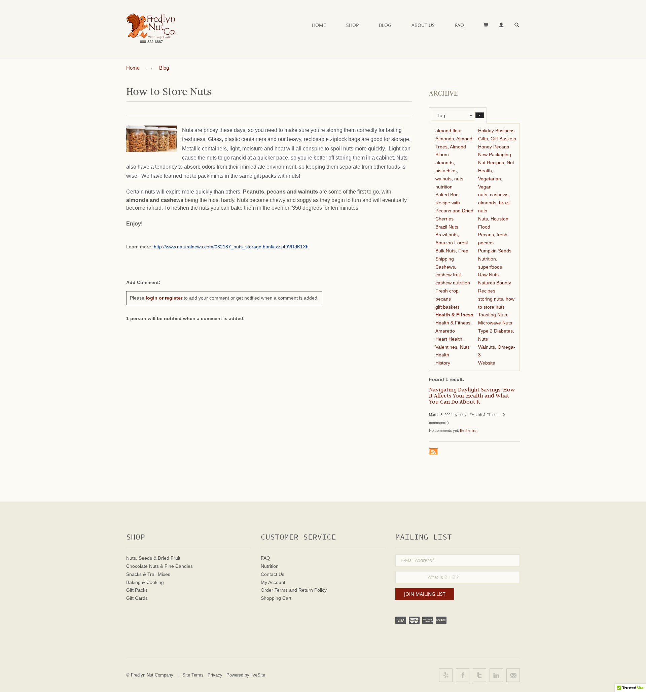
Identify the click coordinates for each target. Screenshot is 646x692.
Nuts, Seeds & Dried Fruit (153, 558)
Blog (385, 25)
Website (486, 363)
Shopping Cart (276, 598)
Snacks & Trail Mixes (148, 574)
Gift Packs (137, 590)
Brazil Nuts (446, 227)
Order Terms (274, 590)
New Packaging (494, 154)
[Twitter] (479, 675)
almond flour (448, 130)
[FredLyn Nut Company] (151, 26)
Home (319, 25)
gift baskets (447, 307)
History (442, 363)
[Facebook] (462, 675)
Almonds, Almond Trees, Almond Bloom (453, 147)
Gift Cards (137, 598)
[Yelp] (446, 675)
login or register (164, 298)
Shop (352, 25)
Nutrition (270, 566)
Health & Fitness (454, 314)
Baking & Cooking (145, 582)
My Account (273, 582)
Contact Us (272, 574)
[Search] (517, 25)
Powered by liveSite (245, 675)
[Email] (513, 675)
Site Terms (193, 675)
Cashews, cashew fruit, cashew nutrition (452, 275)
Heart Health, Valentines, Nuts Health (452, 347)
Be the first (468, 430)
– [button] (479, 115)
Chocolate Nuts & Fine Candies (159, 566)
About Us (423, 25)
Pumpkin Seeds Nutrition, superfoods (494, 259)
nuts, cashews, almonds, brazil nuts (494, 202)
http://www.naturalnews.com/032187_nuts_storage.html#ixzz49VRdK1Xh (231, 246)
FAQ (459, 25)
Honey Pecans (493, 146)
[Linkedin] (496, 675)
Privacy (215, 675)
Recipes (486, 290)
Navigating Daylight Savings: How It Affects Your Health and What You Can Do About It (472, 396)
